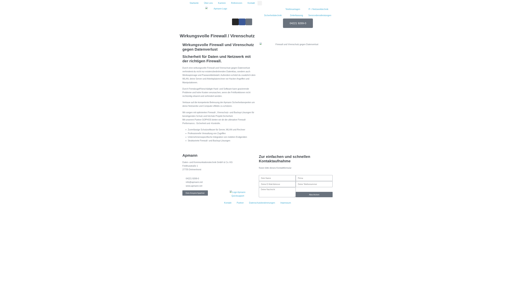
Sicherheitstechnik (273, 15)
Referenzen (236, 3)
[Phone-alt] (248, 22)
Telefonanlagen (292, 9)
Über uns (208, 3)
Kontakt (251, 3)
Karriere (222, 3)
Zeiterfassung (296, 15)
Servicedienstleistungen (319, 15)
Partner (240, 203)
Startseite (194, 3)
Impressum (285, 203)
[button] (260, 3)
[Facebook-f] (242, 22)
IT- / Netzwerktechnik (318, 9)
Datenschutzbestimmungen (262, 203)
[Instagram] (235, 22)
